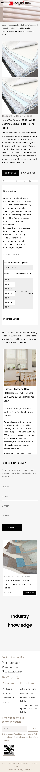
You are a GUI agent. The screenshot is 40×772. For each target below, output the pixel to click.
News (5, 702)
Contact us (7, 697)
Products (6, 689)
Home (4, 25)
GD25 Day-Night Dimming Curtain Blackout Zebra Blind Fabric (18, 584)
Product (11, 25)
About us (7, 693)
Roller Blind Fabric (22, 25)
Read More (29, 592)
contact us (10, 173)
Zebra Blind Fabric (28, 689)
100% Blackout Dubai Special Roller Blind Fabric (29, 709)
